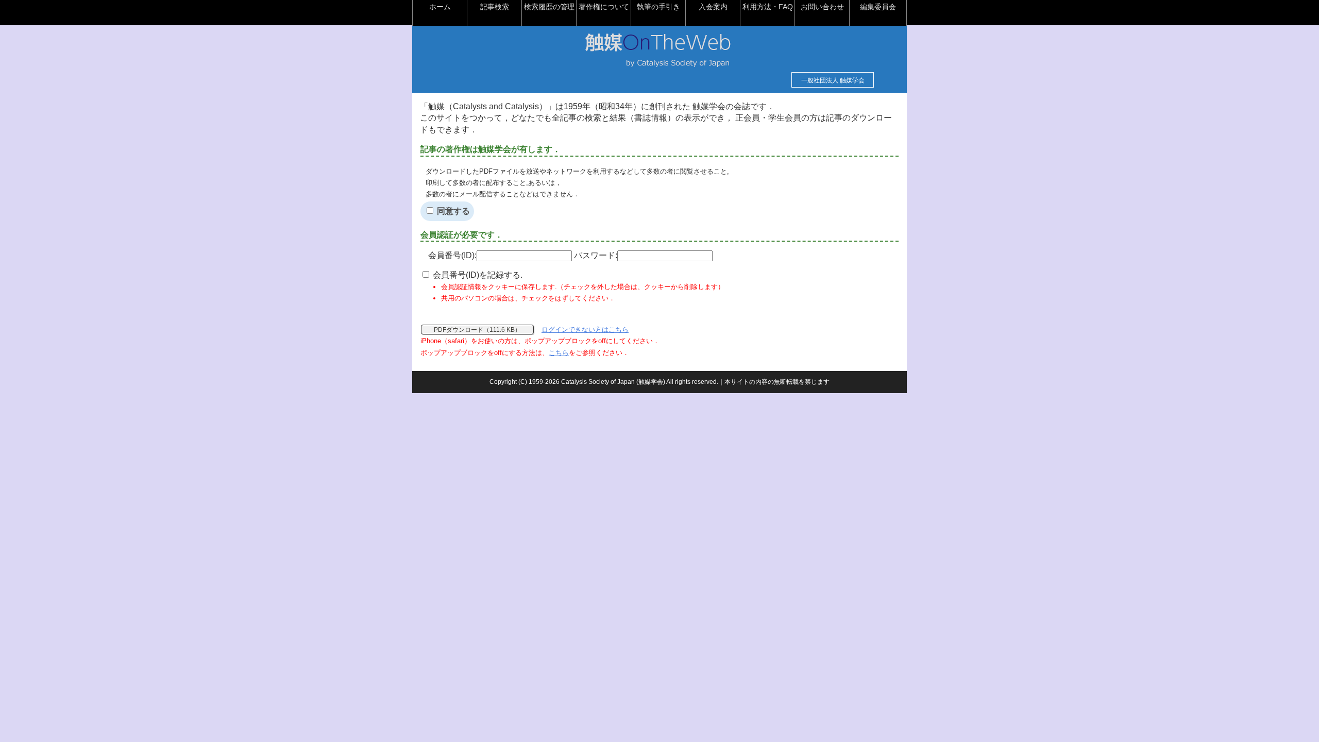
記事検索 (494, 7)
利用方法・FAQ (767, 7)
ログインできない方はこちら (585, 329)
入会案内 (713, 7)
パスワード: (595, 255)
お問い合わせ (822, 7)
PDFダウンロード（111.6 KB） (477, 329)
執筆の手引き (658, 7)
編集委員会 (878, 7)
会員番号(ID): (452, 255)
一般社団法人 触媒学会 (833, 80)
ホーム (440, 7)
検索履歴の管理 (549, 7)
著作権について (604, 7)
